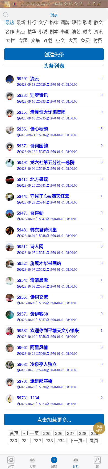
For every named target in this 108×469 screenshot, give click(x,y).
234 (61, 440)
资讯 (98, 31)
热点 (20, 31)
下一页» (77, 440)
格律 (54, 22)
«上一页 (31, 433)
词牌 (65, 22)
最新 (20, 22)
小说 (42, 31)
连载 (47, 40)
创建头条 (54, 54)
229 (94, 433)
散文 (98, 22)
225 (47, 433)
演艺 (76, 31)
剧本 (54, 31)
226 (59, 433)
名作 (9, 31)
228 (82, 433)
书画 (65, 31)
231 (25, 440)
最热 (9, 22)
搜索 (54, 15)
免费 (85, 40)
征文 (60, 40)
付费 (97, 40)
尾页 (93, 440)
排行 (31, 22)
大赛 (72, 40)
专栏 (10, 40)
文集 (35, 40)
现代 (76, 22)
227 (70, 433)
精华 (31, 31)
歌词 (87, 22)
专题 (23, 40)
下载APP (99, 428)
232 (37, 440)
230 (13, 440)
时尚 (87, 31)
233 (49, 440)
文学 (42, 22)
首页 (14, 433)
